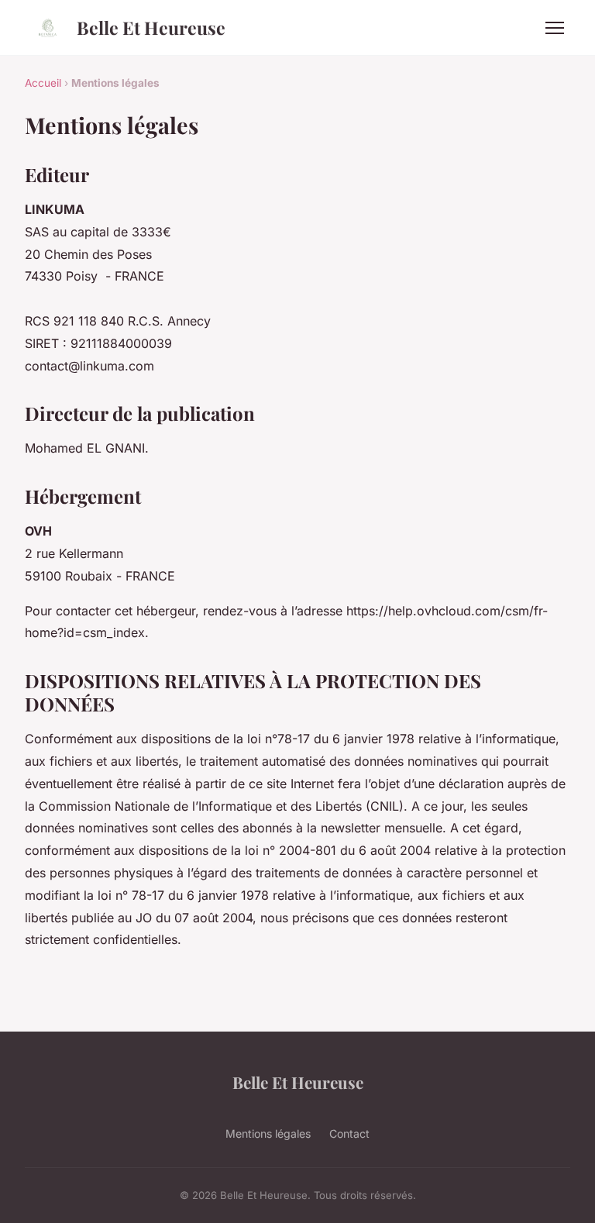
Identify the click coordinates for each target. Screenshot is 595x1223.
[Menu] (554, 28)
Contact (349, 1133)
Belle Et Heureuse (151, 28)
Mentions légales (268, 1133)
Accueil (43, 83)
